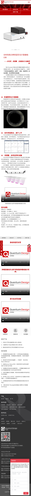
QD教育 (8, 423)
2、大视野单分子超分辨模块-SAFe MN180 (11, 344)
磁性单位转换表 (22, 407)
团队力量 (13, 421)
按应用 (7, 398)
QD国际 (7, 421)
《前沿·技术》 (20, 423)
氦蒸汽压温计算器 (13, 407)
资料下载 (15, 12)
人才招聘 (13, 423)
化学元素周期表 (12, 409)
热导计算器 (19, 404)
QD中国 (2, 421)
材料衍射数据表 (4, 409)
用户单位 (25, 9)
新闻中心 (24, 421)
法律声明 (7, 492)
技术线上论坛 (4, 415)
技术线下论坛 (11, 415)
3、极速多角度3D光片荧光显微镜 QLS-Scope (12, 347)
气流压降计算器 (4, 407)
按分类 (2, 398)
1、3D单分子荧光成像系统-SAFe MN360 (11, 342)
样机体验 (8, 404)
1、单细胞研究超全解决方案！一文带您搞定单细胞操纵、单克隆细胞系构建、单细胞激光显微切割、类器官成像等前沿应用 (15, 355)
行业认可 (18, 421)
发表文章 (15, 9)
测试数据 (5, 9)
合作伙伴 (3, 423)
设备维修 (3, 404)
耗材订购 (14, 404)
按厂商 (11, 398)
